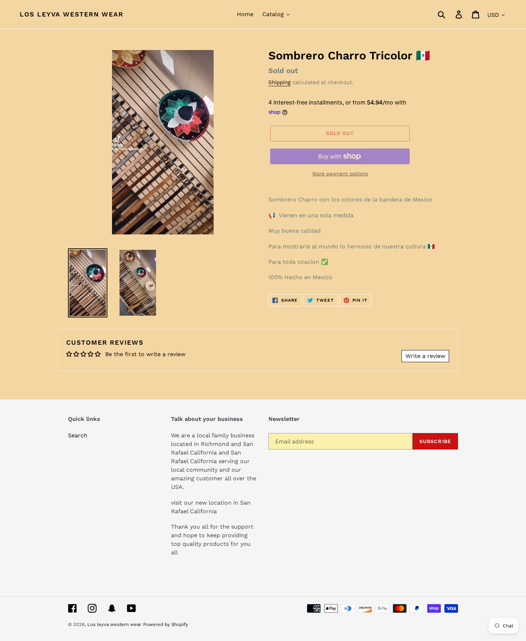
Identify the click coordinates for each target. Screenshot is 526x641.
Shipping (279, 82)
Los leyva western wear (71, 14)
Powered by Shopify (165, 624)
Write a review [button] (425, 356)
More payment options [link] (340, 173)
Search (77, 435)
